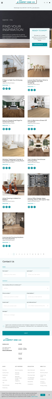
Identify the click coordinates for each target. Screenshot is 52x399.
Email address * (30, 293)
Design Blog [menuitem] (18, 383)
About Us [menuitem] (42, 370)
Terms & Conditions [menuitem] (43, 382)
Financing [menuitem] (4, 387)
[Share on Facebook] (6, 89)
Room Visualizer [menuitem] (19, 370)
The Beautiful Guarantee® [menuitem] (31, 378)
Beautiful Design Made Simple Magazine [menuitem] (18, 379)
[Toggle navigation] (2, 3)
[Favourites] (47, 2)
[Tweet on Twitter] (9, 89)
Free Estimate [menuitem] (5, 385)
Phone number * (6, 293)
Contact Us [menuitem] (43, 379)
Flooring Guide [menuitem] (31, 375)
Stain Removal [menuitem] (31, 370)
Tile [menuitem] (3, 382)
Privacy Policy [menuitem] (43, 385)
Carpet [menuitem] (4, 377)
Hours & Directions (7, 350)
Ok (42, 394)
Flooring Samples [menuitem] (17, 373)
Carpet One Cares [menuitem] (43, 376)
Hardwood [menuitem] (5, 375)
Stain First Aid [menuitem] (31, 372)
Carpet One (5, 20)
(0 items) (49, 2)
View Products (38, 44)
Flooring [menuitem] (4, 370)
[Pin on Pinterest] (4, 89)
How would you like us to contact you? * (11, 284)
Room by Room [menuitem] (44, 372)
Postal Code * (5, 302)
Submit (26, 333)
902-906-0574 (36, 8)
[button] (44, 2)
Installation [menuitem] (30, 384)
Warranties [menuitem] (30, 381)
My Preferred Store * (31, 302)
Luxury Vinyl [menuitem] (5, 372)
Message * (4, 311)
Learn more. (34, 396)
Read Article (5, 85)
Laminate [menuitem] (4, 380)
